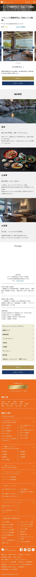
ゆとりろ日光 (5, 433)
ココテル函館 (5, 522)
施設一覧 (3, 554)
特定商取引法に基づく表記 (8, 567)
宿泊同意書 (29, 562)
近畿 (2, 406)
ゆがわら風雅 (5, 459)
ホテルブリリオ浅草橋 (8, 529)
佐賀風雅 (22, 457)
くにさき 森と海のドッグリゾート (9, 511)
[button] (2, 47)
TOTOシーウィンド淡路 (26, 522)
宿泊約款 (20, 562)
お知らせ (28, 554)
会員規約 (3, 564)
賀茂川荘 (22, 531)
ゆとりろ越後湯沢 (7, 430)
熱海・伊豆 (14, 403)
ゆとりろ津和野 (24, 432)
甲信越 (26, 403)
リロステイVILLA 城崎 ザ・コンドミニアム (26, 525)
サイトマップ (5, 562)
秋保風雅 (4, 454)
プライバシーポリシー (21, 559)
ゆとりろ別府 (24, 438)
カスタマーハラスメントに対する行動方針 (20, 564)
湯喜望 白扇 (23, 534)
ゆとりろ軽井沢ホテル (26, 430)
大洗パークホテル (7, 527)
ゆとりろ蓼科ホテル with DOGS (27, 426)
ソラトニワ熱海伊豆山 (8, 540)
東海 (21, 403)
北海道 (3, 401)
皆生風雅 (22, 454)
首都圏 (21, 401)
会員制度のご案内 (6, 557)
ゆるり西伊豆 (24, 489)
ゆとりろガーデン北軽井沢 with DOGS (9, 439)
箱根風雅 (4, 457)
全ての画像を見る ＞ (18, 66)
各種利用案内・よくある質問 (9, 569)
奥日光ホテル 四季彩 (7, 524)
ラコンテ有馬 (24, 529)
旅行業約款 (21, 567)
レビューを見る (20, 26)
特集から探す (12, 554)
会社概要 (13, 562)
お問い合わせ (17, 557)
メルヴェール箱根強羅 (8, 532)
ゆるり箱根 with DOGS (8, 493)
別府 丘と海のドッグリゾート (9, 506)
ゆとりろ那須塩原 (7, 436)
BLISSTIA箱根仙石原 (8, 535)
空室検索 (20, 554)
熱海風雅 (22, 451)
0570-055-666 (19, 280)
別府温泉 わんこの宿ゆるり (27, 492)
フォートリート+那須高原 (9, 477)
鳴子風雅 (4, 451)
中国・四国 (9, 406)
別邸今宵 (4, 537)
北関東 (14, 401)
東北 (9, 401)
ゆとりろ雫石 (5, 428)
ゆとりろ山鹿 (24, 435)
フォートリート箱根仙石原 (9, 479)
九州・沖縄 (18, 406)
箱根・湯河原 (4, 403)
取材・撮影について (6, 559)
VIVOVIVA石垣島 (25, 541)
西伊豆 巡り (5, 542)
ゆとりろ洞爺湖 (6, 425)
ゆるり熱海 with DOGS (8, 496)
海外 (25, 406)
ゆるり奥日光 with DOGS (9, 489)
